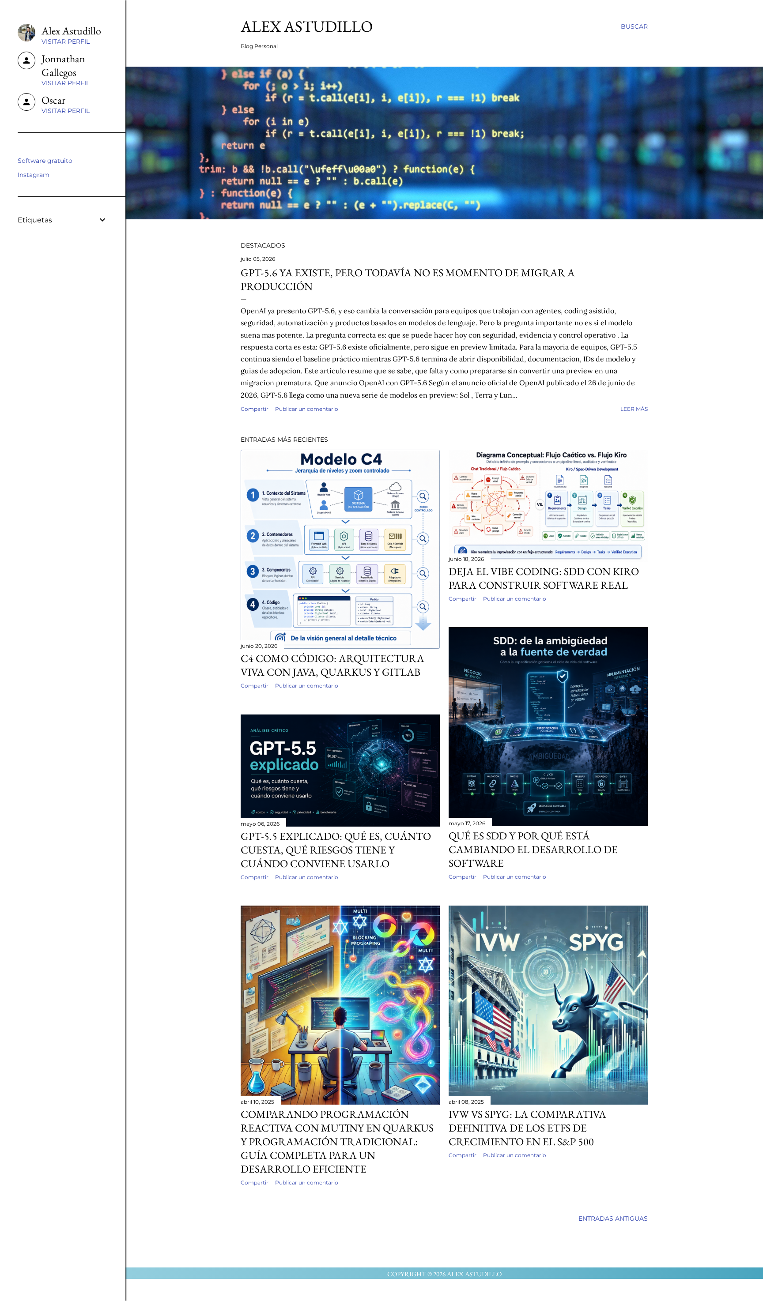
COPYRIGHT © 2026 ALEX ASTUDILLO (444, 1274)
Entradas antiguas (613, 1218)
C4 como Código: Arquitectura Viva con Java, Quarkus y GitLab (332, 665)
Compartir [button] (254, 409)
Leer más (634, 409)
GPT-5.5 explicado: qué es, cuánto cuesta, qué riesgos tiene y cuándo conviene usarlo (336, 849)
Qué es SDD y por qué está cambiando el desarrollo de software (533, 849)
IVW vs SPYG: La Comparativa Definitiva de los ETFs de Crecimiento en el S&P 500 (527, 1127)
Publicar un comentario (306, 409)
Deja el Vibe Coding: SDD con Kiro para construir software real (544, 578)
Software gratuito (45, 161)
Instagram (33, 175)
